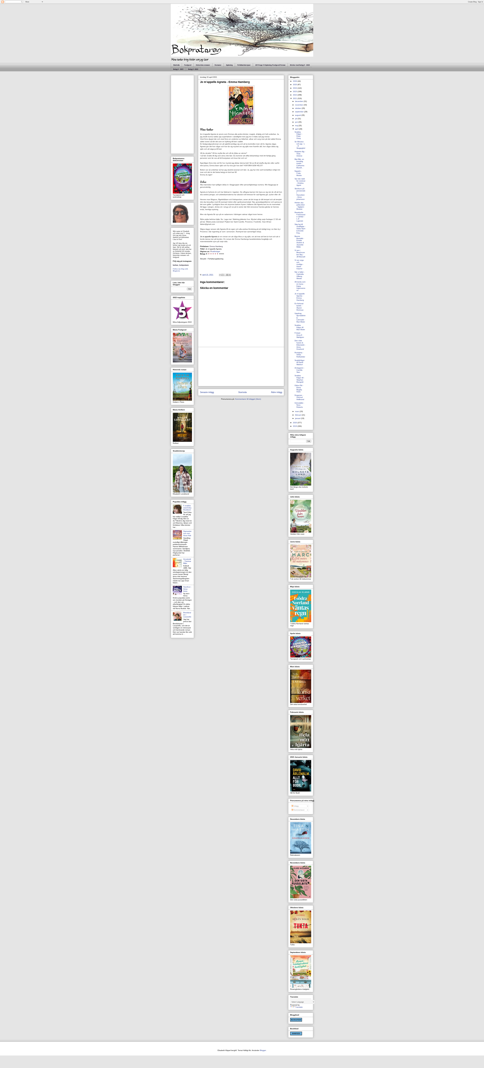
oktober (298, 108)
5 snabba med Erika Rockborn (187, 508)
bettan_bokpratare (181, 265)
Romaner (218, 65)
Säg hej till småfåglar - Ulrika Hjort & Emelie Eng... (300, 228)
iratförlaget (215, 251)
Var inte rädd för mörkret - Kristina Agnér (300, 182)
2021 (295, 98)
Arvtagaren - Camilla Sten (300, 370)
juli (296, 119)
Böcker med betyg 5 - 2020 (300, 65)
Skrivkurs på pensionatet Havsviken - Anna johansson (300, 194)
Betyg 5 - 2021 (178, 69)
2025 (295, 85)
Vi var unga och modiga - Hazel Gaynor (299, 264)
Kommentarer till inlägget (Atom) (248, 399)
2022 (295, 95)
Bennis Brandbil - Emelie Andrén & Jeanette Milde (299, 241)
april (297, 129)
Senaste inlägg (207, 392)
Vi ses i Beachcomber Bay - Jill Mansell (300, 253)
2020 (295, 423)
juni (296, 122)
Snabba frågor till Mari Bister (300, 327)
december (299, 101)
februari (298, 415)
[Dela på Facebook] (227, 275)
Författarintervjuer (244, 65)
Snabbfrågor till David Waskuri (300, 362)
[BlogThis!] (222, 275)
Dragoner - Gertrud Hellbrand (299, 397)
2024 (295, 88)
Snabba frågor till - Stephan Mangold (300, 379)
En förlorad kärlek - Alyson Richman (299, 307)
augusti (298, 115)
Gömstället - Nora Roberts (299, 405)
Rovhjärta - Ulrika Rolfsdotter (300, 355)
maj (296, 126)
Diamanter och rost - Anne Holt (187, 533)
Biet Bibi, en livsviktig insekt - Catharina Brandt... (299, 163)
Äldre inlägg (276, 392)
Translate (299, 1007)
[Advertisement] (241, 366)
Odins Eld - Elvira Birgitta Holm (299, 388)
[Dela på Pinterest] (230, 275)
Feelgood (187, 65)
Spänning (229, 65)
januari (298, 418)
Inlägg (296, 806)
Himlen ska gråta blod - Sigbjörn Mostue (300, 206)
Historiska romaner (203, 65)
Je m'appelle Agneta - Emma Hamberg (300, 297)
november (299, 105)
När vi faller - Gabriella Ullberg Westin (300, 275)
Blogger (263, 1050)
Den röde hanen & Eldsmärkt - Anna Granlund (300, 345)
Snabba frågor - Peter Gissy (298, 135)
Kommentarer (299, 810)
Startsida (176, 65)
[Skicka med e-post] (220, 275)
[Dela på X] (225, 275)
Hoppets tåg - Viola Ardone (300, 153)
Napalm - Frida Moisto (298, 173)
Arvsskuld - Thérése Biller (187, 561)
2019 (295, 426)
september (299, 112)
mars (297, 411)
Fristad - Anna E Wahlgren (299, 335)
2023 (295, 91)
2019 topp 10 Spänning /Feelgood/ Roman (270, 65)
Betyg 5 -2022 (193, 69)
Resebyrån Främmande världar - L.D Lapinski (300, 216)
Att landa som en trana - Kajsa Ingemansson (300, 286)
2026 (295, 81)
